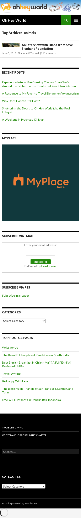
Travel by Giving (12, 427)
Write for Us (10, 347)
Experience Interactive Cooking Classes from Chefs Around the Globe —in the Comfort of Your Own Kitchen (39, 84)
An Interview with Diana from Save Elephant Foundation (47, 46)
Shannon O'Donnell (28, 53)
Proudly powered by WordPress (19, 503)
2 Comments (48, 53)
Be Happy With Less (15, 381)
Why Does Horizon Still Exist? (21, 101)
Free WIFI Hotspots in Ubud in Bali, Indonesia (31, 400)
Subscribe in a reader (15, 295)
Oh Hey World (14, 20)
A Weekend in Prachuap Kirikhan (23, 119)
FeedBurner (49, 266)
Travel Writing (11, 373)
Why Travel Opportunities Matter (24, 435)
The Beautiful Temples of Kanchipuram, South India (35, 355)
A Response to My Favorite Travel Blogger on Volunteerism (40, 93)
